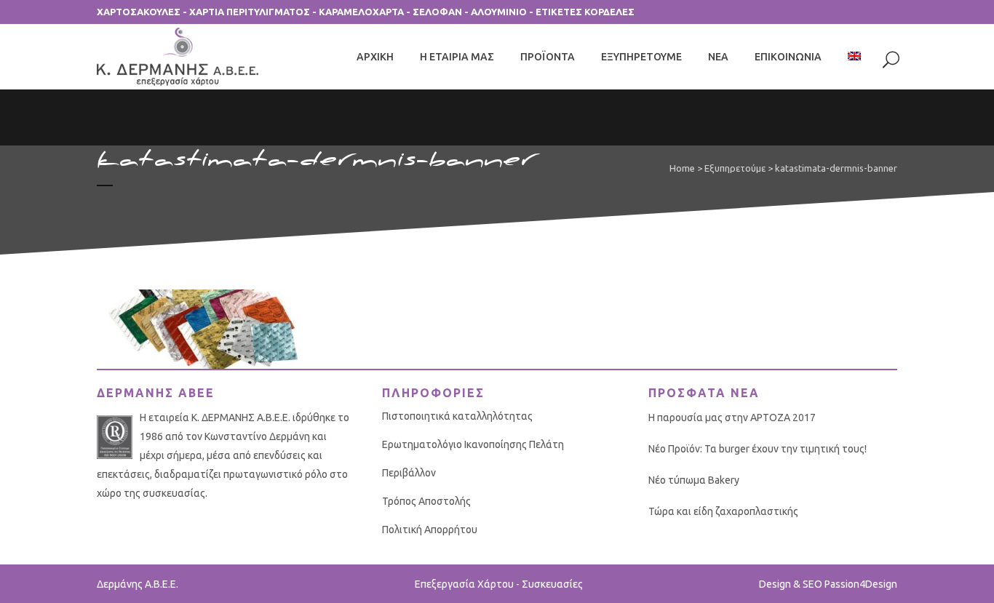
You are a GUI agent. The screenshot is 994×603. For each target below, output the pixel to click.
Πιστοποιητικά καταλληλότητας (457, 416)
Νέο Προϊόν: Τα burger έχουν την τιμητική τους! (757, 449)
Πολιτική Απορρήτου (429, 529)
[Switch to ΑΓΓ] (856, 56)
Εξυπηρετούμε (735, 168)
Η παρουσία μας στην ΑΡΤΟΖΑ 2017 (732, 417)
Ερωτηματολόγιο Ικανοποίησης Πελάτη (473, 444)
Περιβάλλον (409, 473)
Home (682, 168)
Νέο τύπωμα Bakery (693, 480)
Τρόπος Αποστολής (426, 501)
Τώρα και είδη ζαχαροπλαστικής (723, 511)
